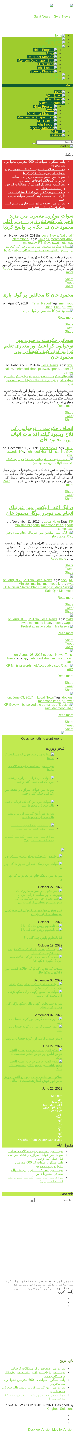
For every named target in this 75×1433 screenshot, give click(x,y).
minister (57, 658)
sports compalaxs (65, 526)
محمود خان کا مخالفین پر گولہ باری (37, 294)
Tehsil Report (41, 303)
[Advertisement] (37, 1241)
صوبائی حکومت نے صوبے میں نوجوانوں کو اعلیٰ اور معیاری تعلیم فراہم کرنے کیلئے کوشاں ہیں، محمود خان (38, 348)
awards (12, 451)
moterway (30, 242)
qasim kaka (69, 660)
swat (70, 307)
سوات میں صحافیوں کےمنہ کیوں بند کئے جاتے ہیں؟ (29, 838)
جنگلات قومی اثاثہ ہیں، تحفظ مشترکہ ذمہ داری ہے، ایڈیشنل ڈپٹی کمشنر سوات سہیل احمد (36, 195)
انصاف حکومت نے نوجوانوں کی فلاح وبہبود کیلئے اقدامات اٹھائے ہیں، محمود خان (42, 434)
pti (63, 307)
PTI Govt (44, 242)
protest (57, 622)
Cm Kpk (43, 239)
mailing (36, 583)
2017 (69, 448)
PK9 (57, 307)
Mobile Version (62, 1429)
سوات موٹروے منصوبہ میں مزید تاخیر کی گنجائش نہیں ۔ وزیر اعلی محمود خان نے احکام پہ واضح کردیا (38, 221)
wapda (68, 622)
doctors (67, 697)
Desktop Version (39, 1429)
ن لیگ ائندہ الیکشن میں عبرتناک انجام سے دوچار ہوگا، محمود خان (39, 510)
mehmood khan (62, 239)
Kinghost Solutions (60, 1408)
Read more (65, 317)
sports (55, 369)
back (64, 580)
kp (25, 658)
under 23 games (67, 370)
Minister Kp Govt (61, 451)
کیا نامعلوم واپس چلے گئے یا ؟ (43, 937)
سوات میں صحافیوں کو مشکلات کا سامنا (35, 1151)
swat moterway (62, 242)
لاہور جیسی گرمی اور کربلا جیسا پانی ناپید (34, 1038)
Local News (49, 235)
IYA (21, 451)
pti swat (43, 369)
